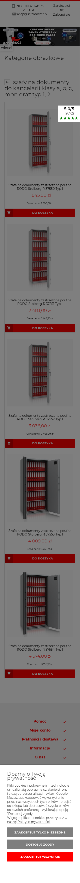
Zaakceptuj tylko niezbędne (40, 832)
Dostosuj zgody (40, 844)
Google (62, 794)
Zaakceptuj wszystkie (40, 856)
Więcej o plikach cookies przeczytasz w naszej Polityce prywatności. (37, 820)
